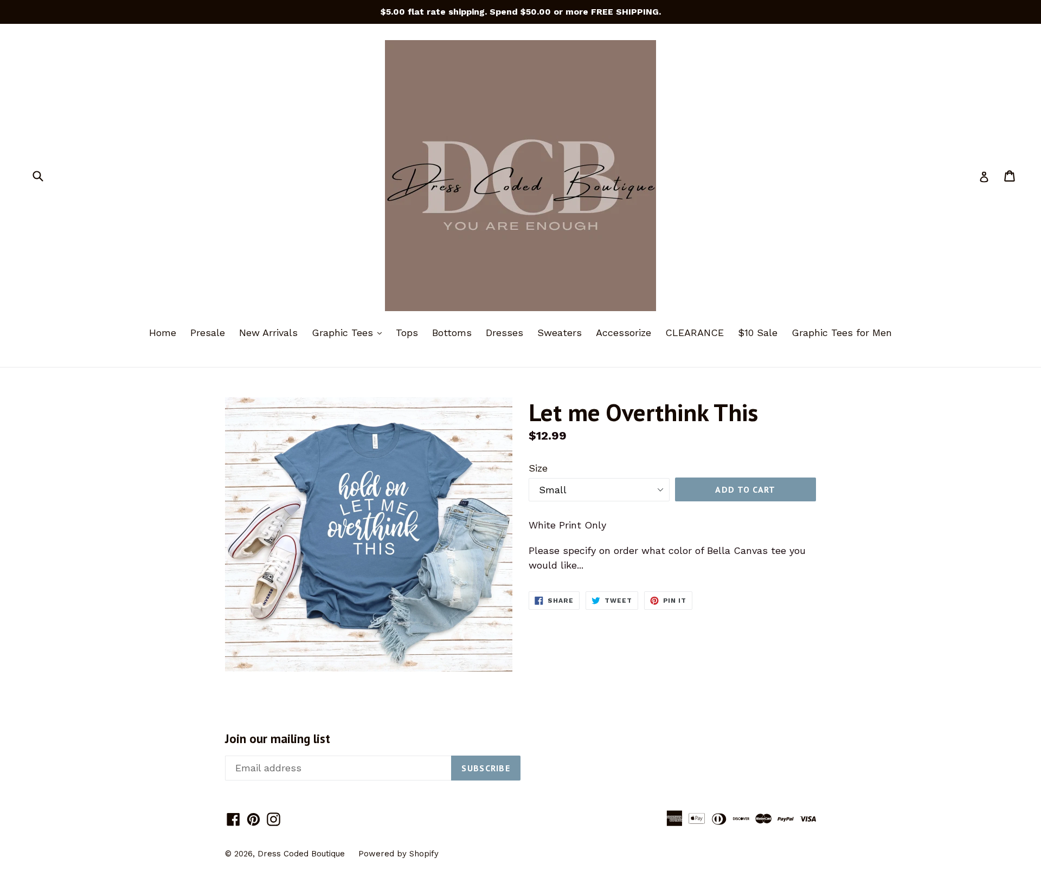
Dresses (504, 332)
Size (538, 468)
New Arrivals (268, 332)
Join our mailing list (277, 738)
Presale (207, 332)
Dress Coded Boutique (303, 854)
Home (162, 332)
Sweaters (559, 332)
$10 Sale (757, 332)
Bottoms (452, 332)
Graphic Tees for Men (842, 332)
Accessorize (623, 332)
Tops (407, 332)
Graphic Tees (349, 332)
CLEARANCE (694, 332)
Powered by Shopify (398, 854)
